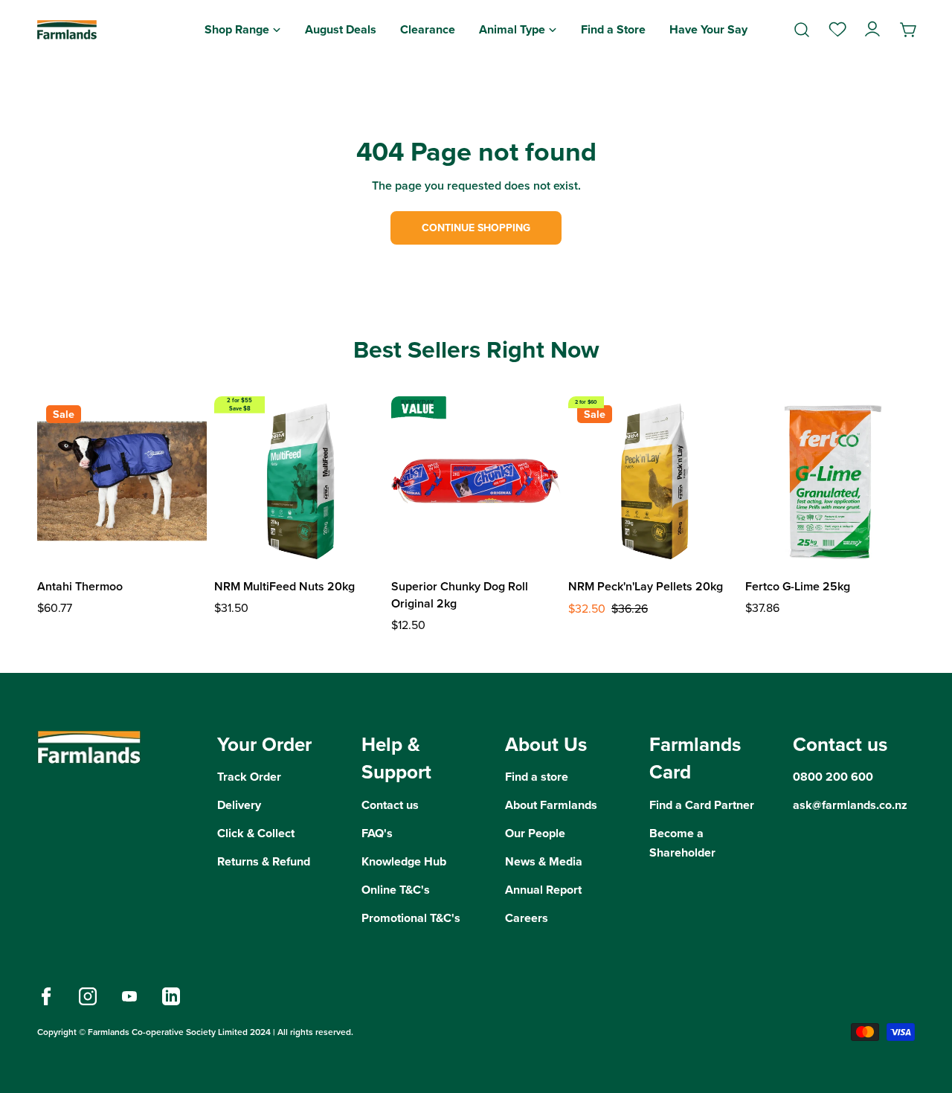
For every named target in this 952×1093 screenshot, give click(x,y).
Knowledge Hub (403, 861)
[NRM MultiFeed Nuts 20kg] (299, 481)
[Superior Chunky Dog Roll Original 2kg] (476, 481)
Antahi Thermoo (80, 586)
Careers (526, 917)
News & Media (543, 861)
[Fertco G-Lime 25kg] (830, 481)
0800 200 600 (833, 776)
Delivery (239, 804)
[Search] (802, 30)
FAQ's (377, 833)
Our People (535, 833)
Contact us (390, 804)
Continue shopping (476, 228)
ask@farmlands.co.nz (850, 804)
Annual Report (543, 889)
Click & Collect (256, 833)
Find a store (536, 776)
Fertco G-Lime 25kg (797, 586)
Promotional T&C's (410, 917)
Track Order (249, 776)
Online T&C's (395, 889)
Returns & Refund (263, 861)
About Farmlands (551, 804)
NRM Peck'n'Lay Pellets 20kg (645, 586)
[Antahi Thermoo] (122, 481)
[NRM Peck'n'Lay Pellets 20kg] (653, 481)
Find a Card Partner (701, 804)
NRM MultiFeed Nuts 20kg (284, 586)
